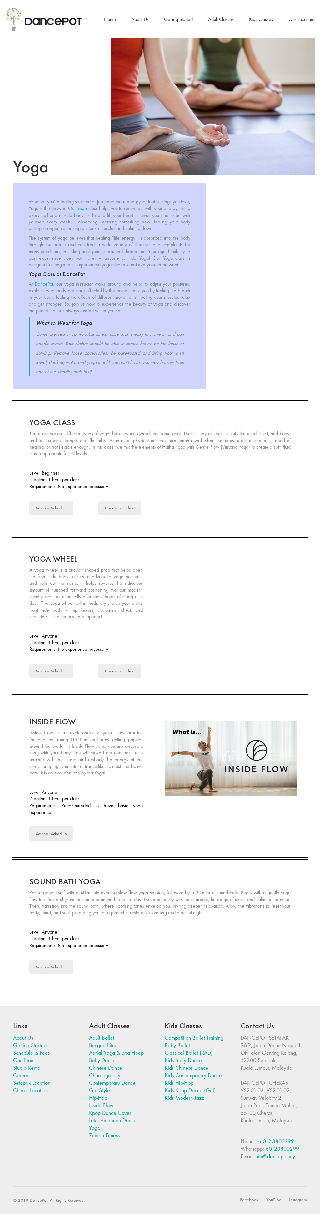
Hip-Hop (98, 1098)
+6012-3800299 (275, 1141)
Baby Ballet (177, 1045)
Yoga (82, 208)
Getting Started (30, 1045)
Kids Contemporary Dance (193, 1075)
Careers (21, 1075)
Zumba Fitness (104, 1135)
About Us (23, 1038)
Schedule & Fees (31, 1053)
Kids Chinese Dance (186, 1068)
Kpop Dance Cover (110, 1113)
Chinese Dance (105, 1068)
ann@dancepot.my (275, 1156)
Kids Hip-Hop (179, 1083)
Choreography (104, 1075)
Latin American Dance (113, 1120)
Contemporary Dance (112, 1083)
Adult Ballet (101, 1038)
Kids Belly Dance (183, 1060)
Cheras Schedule (119, 508)
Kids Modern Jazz (184, 1098)
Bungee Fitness (105, 1045)
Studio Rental (27, 1068)
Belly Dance (102, 1060)
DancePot (44, 284)
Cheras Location (30, 1090)
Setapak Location (31, 1083)
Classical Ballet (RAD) (188, 1053)
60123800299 (282, 1149)
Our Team (24, 1060)
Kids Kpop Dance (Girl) (190, 1090)
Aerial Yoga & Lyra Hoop (116, 1053)
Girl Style (99, 1090)
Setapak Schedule (51, 508)
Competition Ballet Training (194, 1038)
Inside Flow (101, 1105)
